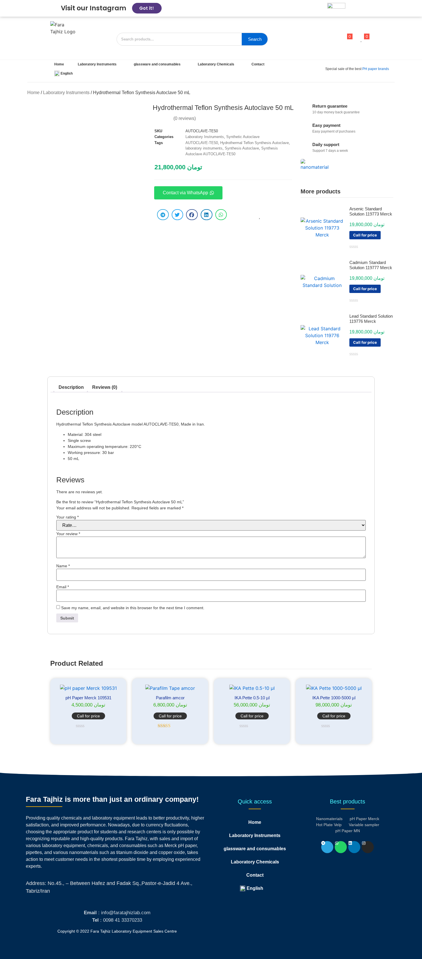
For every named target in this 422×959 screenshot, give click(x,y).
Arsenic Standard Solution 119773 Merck (370, 211)
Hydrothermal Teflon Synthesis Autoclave (254, 143)
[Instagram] (368, 847)
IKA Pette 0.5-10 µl (252, 697)
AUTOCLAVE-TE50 (201, 143)
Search (255, 39)
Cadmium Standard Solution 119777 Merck (370, 265)
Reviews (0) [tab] (104, 387)
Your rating (67, 517)
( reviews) (184, 118)
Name (63, 566)
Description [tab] (71, 387)
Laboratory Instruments (97, 64)
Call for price (365, 235)
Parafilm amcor (170, 697)
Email (62, 587)
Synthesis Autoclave (242, 148)
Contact (257, 64)
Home (59, 64)
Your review (68, 534)
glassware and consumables (157, 64)
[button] (163, 214)
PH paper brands (375, 69)
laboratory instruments (203, 148)
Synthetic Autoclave (243, 137)
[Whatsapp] (341, 847)
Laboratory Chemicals (216, 64)
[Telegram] (327, 847)
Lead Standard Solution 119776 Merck (371, 319)
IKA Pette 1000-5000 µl (333, 697)
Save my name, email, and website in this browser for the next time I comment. (132, 608)
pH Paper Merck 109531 (88, 697)
